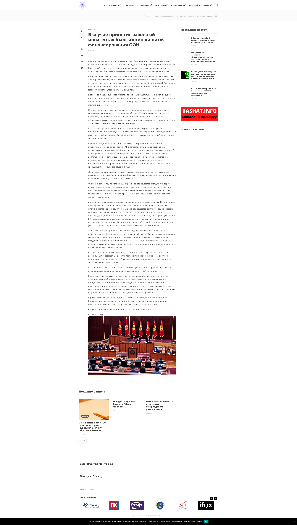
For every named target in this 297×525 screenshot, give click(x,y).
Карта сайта (194, 5)
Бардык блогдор (86, 489)
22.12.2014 (82, 434)
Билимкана (145, 5)
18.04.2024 (194, 65)
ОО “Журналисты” (112, 5)
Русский (207, 5)
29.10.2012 (115, 410)
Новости (149, 16)
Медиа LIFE (131, 5)
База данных (161, 5)
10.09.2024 (194, 46)
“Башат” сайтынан (193, 129)
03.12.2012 (149, 413)
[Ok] (294, 521)
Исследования (178, 5)
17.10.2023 (91, 50)
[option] (94, 417)
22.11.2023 (194, 98)
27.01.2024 (194, 81)
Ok (206, 521)
